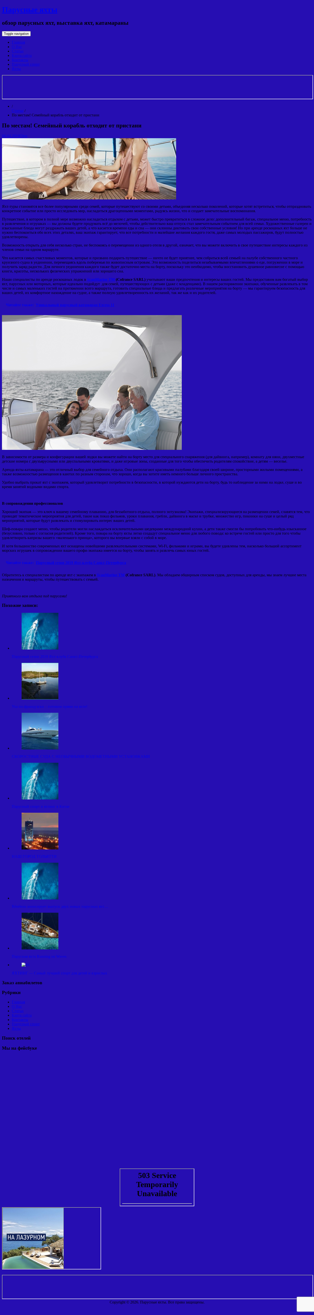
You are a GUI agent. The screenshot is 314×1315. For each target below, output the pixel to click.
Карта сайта (22, 55)
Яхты (16, 69)
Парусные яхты (29, 9)
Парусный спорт (26, 64)
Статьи (18, 51)
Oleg (23, 136)
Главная (18, 42)
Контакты (20, 60)
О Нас (17, 47)
